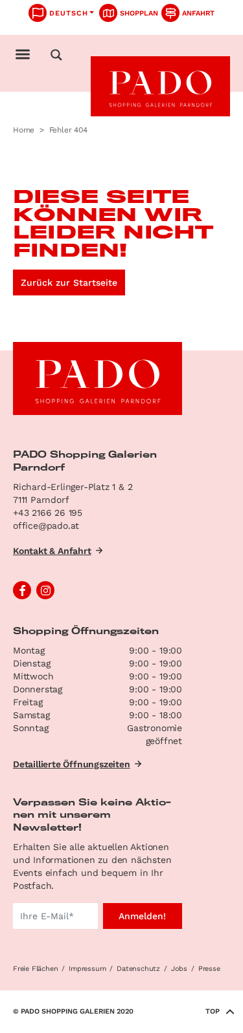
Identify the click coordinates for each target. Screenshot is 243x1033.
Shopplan (139, 13)
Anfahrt (198, 13)
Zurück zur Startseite (69, 282)
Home (23, 129)
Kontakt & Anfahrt (52, 551)
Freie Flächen (35, 968)
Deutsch (68, 13)
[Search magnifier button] (56, 55)
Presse (209, 968)
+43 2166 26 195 (47, 512)
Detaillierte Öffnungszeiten (71, 764)
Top (212, 1011)
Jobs (179, 968)
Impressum (87, 968)
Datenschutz (138, 968)
